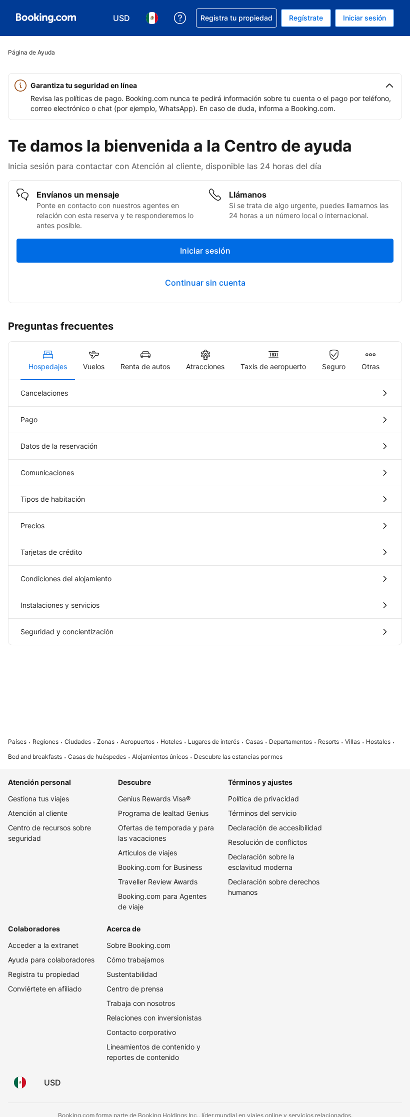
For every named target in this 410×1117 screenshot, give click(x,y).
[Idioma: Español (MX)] (20, 1082)
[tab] (47, 361)
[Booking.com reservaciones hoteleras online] (46, 18)
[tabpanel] (205, 512)
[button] (205, 86)
